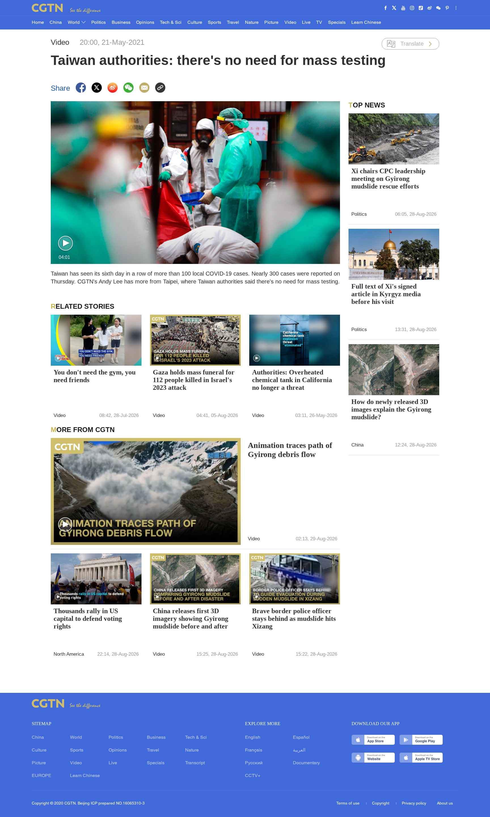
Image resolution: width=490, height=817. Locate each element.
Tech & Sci (170, 23)
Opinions (145, 23)
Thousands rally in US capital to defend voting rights (88, 618)
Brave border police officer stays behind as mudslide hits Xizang (294, 618)
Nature (252, 23)
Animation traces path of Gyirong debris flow (290, 450)
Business (121, 23)
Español (301, 738)
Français (253, 750)
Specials (337, 23)
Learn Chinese (366, 23)
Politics (98, 23)
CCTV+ (252, 776)
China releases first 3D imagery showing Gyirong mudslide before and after (190, 618)
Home (38, 23)
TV (319, 23)
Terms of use (348, 803)
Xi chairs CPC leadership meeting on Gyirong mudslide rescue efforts (388, 178)
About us (445, 803)
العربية (299, 750)
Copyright (381, 803)
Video (290, 23)
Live (306, 23)
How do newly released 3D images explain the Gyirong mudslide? (391, 409)
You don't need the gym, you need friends (95, 376)
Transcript (195, 763)
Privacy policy (414, 803)
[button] (65, 243)
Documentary (306, 763)
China (56, 23)
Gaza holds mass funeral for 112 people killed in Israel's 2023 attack (194, 380)
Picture (271, 23)
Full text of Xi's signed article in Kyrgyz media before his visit (386, 294)
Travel (233, 23)
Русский (254, 763)
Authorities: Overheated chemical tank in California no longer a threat (292, 380)
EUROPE (41, 776)
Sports (214, 23)
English (252, 738)
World (74, 23)
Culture (194, 23)
